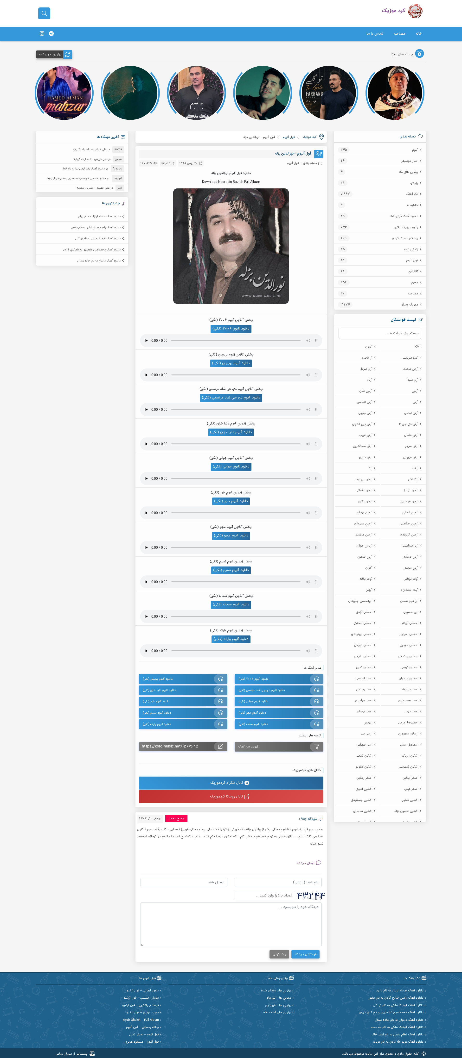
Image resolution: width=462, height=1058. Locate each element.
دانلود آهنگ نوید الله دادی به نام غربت (398, 1042)
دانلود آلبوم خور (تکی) (231, 501)
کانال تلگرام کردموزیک (227, 783)
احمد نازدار (411, 711)
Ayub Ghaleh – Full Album (141, 1020)
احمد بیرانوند (409, 689)
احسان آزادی (364, 612)
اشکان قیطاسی (408, 767)
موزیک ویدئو (409, 304)
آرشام (414, 468)
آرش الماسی (364, 402)
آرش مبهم (411, 446)
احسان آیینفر (410, 623)
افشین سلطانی (362, 811)
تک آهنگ (412, 194)
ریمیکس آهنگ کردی (405, 238)
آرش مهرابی (410, 457)
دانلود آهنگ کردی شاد (404, 216)
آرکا (370, 468)
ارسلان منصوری (408, 733)
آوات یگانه (365, 579)
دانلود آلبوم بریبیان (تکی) (231, 363)
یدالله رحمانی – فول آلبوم (142, 1027)
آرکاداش (413, 479)
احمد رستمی (364, 689)
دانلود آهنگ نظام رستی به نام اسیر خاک (398, 1035)
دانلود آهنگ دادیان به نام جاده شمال (99, 261)
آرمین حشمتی (409, 523)
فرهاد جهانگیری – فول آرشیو (140, 1005)
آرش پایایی (365, 413)
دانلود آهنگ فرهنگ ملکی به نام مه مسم (397, 1027)
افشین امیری (364, 789)
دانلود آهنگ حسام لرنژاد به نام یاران (99, 216)
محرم (414, 282)
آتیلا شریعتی (410, 357)
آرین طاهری (364, 556)
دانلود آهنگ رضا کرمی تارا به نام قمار (83, 169)
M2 (419, 346)
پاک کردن (279, 954)
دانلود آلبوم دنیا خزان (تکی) (231, 432)
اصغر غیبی (411, 789)
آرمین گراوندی (409, 534)
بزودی (414, 183)
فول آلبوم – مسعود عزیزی (142, 1042)
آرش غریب (365, 435)
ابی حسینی (410, 612)
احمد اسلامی (363, 678)
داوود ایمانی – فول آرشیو (143, 991)
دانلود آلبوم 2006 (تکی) (231, 328)
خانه (419, 34)
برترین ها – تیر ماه (279, 998)
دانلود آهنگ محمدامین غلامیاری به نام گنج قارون (92, 250)
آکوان (368, 568)
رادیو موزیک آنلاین (406, 227)
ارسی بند (366, 733)
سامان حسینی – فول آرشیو (141, 998)
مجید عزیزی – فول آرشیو (143, 1012)
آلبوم (415, 150)
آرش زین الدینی (362, 424)
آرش (415, 402)
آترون (368, 346)
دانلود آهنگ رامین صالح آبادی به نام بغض (96, 227)
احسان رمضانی (408, 656)
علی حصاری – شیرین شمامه (93, 188)
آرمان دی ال (410, 490)
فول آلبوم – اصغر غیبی (144, 1035)
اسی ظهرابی (364, 744)
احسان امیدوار (408, 634)
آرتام (369, 380)
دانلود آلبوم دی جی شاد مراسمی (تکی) (231, 397)
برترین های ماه (408, 172)
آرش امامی (411, 413)
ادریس (368, 722)
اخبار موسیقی (409, 161)
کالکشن (413, 271)
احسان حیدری (409, 645)
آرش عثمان (411, 435)
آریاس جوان (364, 545)
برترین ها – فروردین (278, 1005)
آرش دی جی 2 (408, 424)
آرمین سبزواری (363, 523)
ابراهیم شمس (409, 601)
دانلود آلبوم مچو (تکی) (231, 535)
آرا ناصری (366, 357)
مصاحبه (399, 34)
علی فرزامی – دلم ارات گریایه (89, 149)
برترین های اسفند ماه (277, 1012)
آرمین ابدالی (410, 512)
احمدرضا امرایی (408, 722)
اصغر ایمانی (410, 778)
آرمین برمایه (364, 512)
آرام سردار (366, 369)
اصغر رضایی (364, 778)
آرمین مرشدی (363, 534)
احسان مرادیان (408, 678)
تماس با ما (375, 34)
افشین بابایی (409, 800)
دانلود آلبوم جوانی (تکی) (231, 466)
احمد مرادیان (363, 700)
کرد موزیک (309, 137)
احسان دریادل (363, 645)
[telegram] (51, 34)
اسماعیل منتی (409, 744)
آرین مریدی (411, 568)
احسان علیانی (363, 656)
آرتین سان (365, 391)
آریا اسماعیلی (410, 545)
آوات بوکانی (411, 579)
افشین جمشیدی (361, 800)
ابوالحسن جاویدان (360, 601)
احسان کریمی (409, 667)
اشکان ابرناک (410, 755)
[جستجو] (44, 13)
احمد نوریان (364, 711)
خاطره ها (412, 205)
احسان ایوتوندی (361, 634)
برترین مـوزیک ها (49, 54)
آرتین (415, 391)
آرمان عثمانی (364, 490)
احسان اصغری (362, 623)
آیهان (369, 590)
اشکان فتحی (364, 755)
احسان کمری (364, 667)
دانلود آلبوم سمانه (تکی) (231, 604)
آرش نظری (365, 457)
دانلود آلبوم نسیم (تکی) (231, 570)
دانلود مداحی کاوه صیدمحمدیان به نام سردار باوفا (76, 178)
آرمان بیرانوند (363, 479)
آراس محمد (410, 369)
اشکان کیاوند (364, 767)
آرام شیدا (412, 380)
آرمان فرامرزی (409, 501)
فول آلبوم (412, 260)
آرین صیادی (410, 556)
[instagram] (41, 34)
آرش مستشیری (362, 446)
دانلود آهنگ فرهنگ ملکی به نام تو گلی (98, 238)
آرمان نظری (365, 501)
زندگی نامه (411, 249)
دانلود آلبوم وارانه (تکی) (231, 639)
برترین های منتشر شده (276, 991)
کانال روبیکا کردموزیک (227, 796)
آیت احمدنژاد (409, 590)
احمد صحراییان (408, 700)
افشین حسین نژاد (406, 811)
